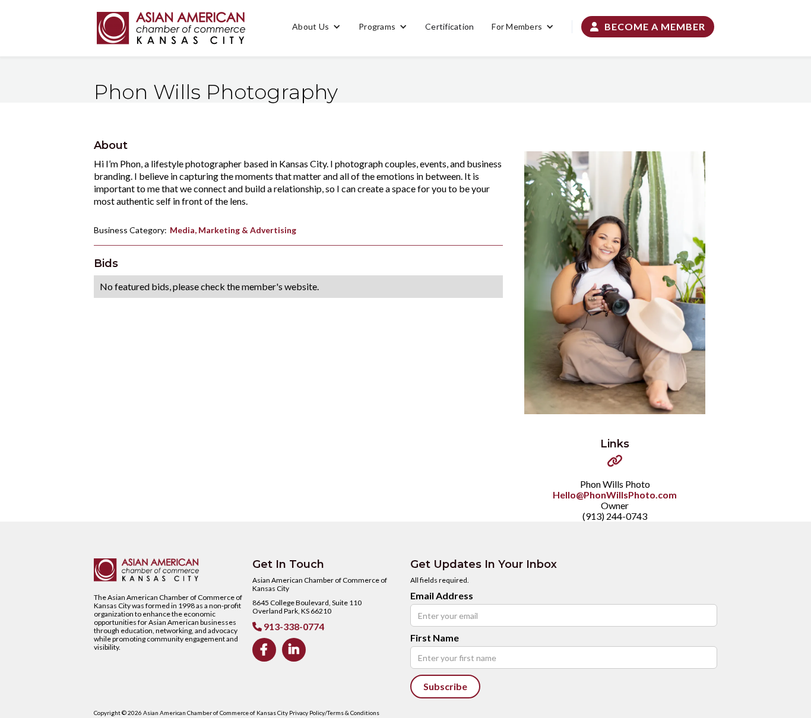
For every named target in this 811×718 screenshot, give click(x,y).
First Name (434, 638)
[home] (171, 28)
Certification (449, 26)
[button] (316, 27)
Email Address (441, 595)
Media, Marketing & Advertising (233, 230)
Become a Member (647, 26)
